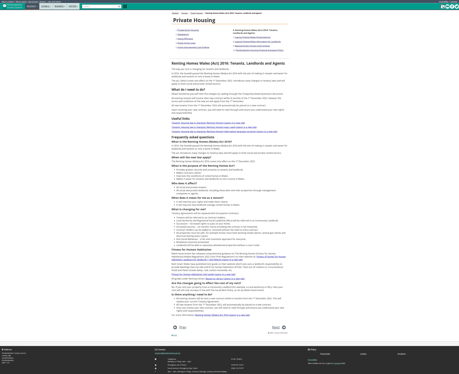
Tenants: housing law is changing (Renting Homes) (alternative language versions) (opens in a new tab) (224, 131)
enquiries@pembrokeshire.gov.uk (167, 353)
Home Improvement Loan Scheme (193, 47)
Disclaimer (402, 354)
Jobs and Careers (54, 1)
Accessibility (443, 1)
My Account (33, 1)
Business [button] (59, 6)
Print (175, 335)
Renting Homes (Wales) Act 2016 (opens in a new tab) (222, 315)
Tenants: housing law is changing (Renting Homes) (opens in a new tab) (208, 122)
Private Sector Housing (188, 30)
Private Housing (196, 13)
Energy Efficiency (185, 38)
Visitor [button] (72, 6)
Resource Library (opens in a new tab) (225, 278)
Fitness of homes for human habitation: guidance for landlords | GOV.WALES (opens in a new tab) (229, 258)
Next (276, 327)
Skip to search (21, 1)
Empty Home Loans (187, 43)
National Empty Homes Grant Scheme (252, 46)
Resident (175, 13)
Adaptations (183, 34)
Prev (182, 327)
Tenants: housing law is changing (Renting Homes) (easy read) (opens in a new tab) (214, 127)
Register (43, 1)
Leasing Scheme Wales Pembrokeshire (252, 37)
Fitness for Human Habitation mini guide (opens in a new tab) (203, 274)
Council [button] (45, 6)
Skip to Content (8, 1)
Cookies (363, 354)
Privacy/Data (325, 354)
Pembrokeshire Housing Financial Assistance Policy (260, 50)
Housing (184, 13)
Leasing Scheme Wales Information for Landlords (258, 41)
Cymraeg (453, 1)
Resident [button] (31, 6)
